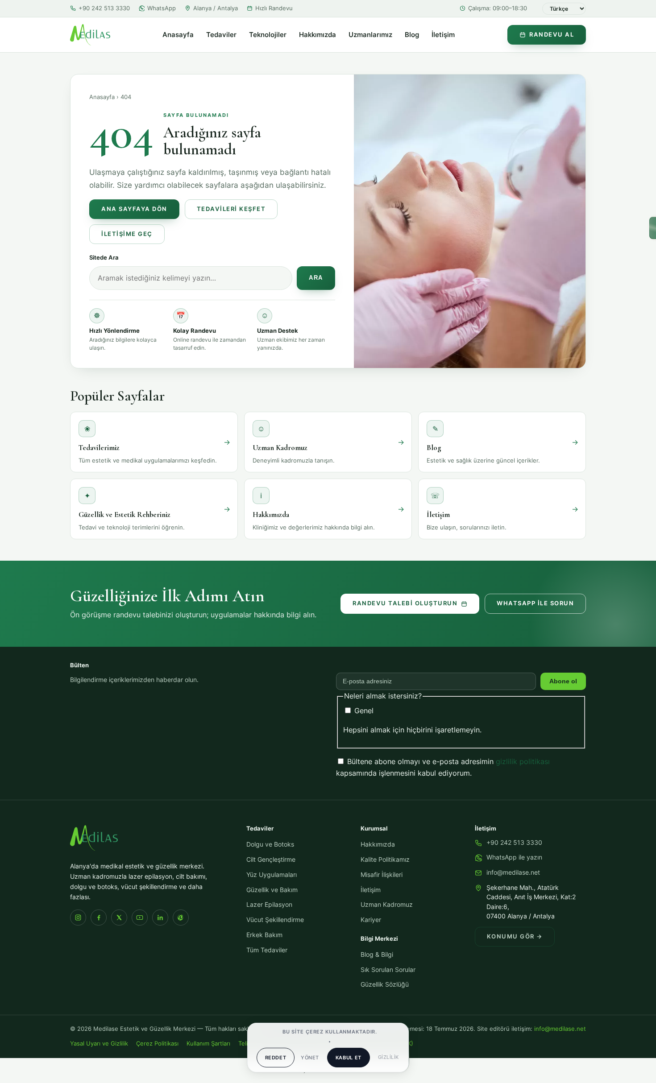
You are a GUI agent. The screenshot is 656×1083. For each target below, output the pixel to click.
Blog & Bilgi (377, 954)
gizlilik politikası (523, 761)
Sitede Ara (104, 257)
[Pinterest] (181, 917)
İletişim (443, 35)
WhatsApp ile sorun (535, 603)
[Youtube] (140, 917)
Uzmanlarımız (370, 35)
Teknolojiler (267, 35)
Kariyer (371, 919)
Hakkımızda (317, 35)
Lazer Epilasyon (269, 904)
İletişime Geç (127, 234)
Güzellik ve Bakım (272, 889)
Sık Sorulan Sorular (388, 969)
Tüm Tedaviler (266, 950)
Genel (363, 710)
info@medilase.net (513, 872)
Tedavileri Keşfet (231, 209)
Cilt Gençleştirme (270, 859)
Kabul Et (348, 1057)
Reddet (275, 1057)
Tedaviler (221, 35)
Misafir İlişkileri (382, 874)
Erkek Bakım (264, 934)
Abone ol (563, 681)
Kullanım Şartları (208, 1043)
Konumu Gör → (515, 936)
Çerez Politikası (157, 1043)
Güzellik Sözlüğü (385, 984)
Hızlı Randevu (274, 8)
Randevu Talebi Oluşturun (405, 603)
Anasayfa (178, 35)
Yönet (310, 1057)
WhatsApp (161, 8)
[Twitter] (119, 917)
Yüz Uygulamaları (271, 874)
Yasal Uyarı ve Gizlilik (99, 1043)
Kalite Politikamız (385, 859)
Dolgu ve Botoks (270, 844)
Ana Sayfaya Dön (134, 209)
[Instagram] (78, 917)
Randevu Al (551, 34)
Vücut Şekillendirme (275, 919)
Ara (316, 278)
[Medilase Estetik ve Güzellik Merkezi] (90, 34)
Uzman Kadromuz (387, 904)
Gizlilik (388, 1057)
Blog (412, 35)
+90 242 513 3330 (104, 8)
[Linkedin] (160, 917)
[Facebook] (99, 917)
